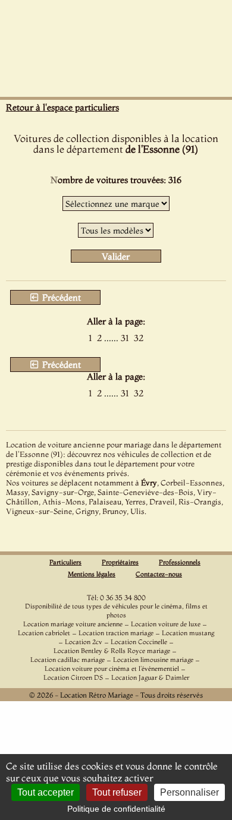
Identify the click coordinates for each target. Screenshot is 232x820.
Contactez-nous (159, 574)
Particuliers (65, 562)
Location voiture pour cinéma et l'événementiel (112, 668)
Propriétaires (120, 562)
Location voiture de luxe (165, 624)
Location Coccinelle (139, 642)
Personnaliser (189, 792)
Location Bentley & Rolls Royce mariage (112, 650)
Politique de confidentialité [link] (116, 808)
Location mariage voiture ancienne (73, 624)
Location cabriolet (44, 633)
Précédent (60, 297)
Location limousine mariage (153, 659)
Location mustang (188, 633)
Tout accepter (45, 792)
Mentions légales (91, 574)
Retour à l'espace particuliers (62, 107)
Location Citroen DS (73, 677)
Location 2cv (83, 642)
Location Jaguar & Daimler (150, 677)
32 (138, 337)
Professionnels (179, 562)
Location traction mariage (116, 633)
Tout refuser (117, 792)
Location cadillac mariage (67, 659)
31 (124, 337)
